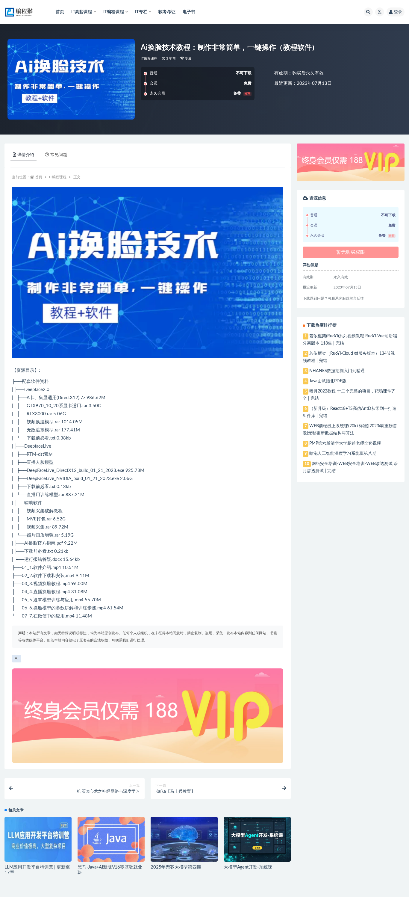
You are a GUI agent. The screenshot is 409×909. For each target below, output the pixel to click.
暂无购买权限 (350, 252)
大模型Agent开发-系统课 (248, 867)
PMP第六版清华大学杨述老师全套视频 (345, 443)
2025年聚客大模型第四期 (176, 867)
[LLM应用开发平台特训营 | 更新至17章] (38, 839)
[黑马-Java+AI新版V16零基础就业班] (111, 839)
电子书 (189, 12)
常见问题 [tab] (58, 155)
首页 (60, 12)
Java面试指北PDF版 (327, 381)
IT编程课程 (149, 58)
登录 (398, 12)
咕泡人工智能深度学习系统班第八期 (342, 454)
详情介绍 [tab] (25, 155)
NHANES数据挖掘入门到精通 (337, 371)
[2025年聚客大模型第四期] (184, 839)
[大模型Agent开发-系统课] (257, 839)
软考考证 (166, 12)
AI (17, 659)
